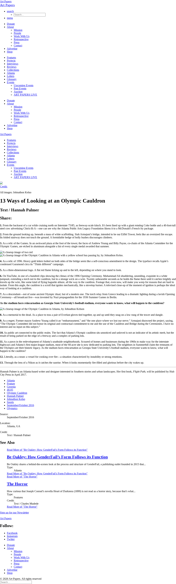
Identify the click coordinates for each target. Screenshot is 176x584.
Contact (18, 45)
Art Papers (6, 1)
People (17, 33)
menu (10, 18)
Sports (10, 402)
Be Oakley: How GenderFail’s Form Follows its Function (57, 457)
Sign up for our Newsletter (14, 512)
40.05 (10, 389)
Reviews (11, 66)
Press (16, 42)
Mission (18, 30)
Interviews (12, 63)
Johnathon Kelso (16, 399)
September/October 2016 (20, 405)
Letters (10, 76)
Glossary (11, 79)
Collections (13, 69)
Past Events (20, 88)
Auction (18, 91)
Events (10, 82)
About (10, 26)
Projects (11, 60)
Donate (11, 23)
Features (11, 57)
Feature (11, 383)
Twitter (11, 539)
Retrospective (21, 39)
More (47, 473)
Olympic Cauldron (17, 392)
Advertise (12, 48)
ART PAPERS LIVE (25, 94)
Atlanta (11, 73)
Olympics (12, 408)
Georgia (11, 386)
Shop (10, 51)
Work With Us (21, 36)
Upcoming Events (23, 85)
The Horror (17, 484)
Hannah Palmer (15, 395)
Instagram (12, 536)
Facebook (12, 533)
